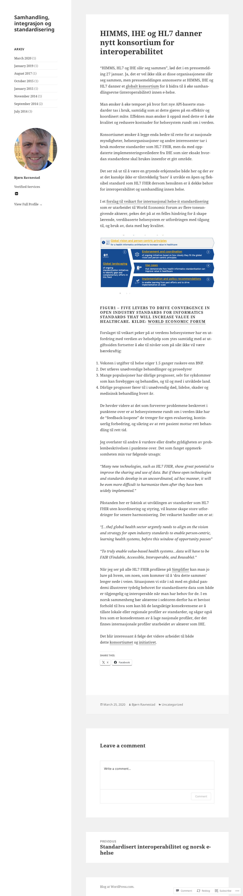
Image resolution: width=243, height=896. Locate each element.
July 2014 (21, 111)
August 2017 (23, 73)
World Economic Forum (177, 321)
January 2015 (23, 89)
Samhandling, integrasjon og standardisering (34, 23)
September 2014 (26, 104)
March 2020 (22, 58)
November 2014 (25, 96)
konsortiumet (121, 642)
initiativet (147, 642)
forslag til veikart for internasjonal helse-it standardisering (157, 201)
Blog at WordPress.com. (117, 887)
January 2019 (23, 66)
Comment (201, 796)
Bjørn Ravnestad (27, 178)
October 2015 (24, 81)
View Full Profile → (28, 204)
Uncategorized (172, 704)
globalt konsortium (142, 86)
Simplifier (180, 569)
